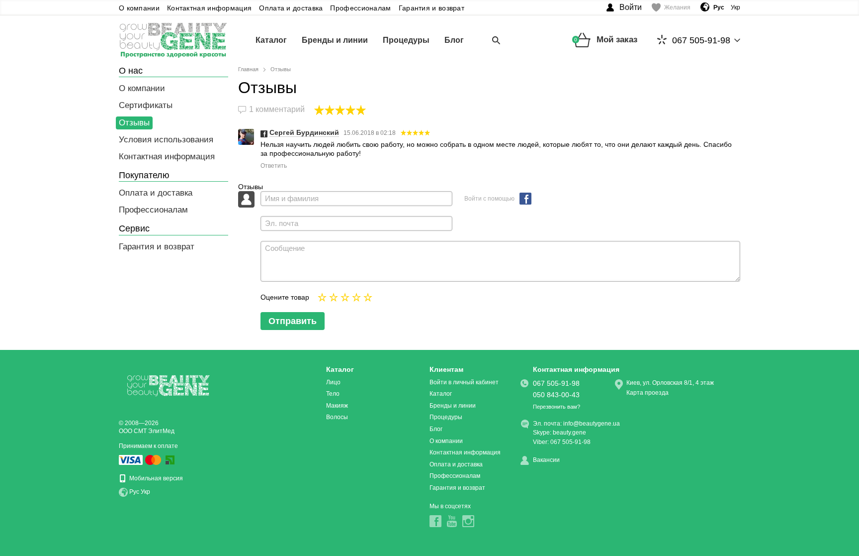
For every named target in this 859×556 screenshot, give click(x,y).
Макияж (337, 405)
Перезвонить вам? (556, 407)
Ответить (273, 165)
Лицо (333, 382)
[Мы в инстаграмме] (468, 521)
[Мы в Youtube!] (452, 521)
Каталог (271, 40)
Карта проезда (647, 392)
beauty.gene (569, 432)
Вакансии (546, 459)
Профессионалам (360, 8)
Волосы (337, 417)
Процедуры (406, 40)
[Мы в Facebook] (435, 521)
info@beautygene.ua (591, 423)
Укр (735, 7)
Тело (333, 393)
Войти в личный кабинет (464, 382)
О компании (139, 8)
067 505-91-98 (701, 40)
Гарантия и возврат (431, 8)
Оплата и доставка (291, 8)
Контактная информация (209, 8)
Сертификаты (145, 105)
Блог (454, 40)
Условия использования (166, 139)
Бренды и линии (335, 40)
